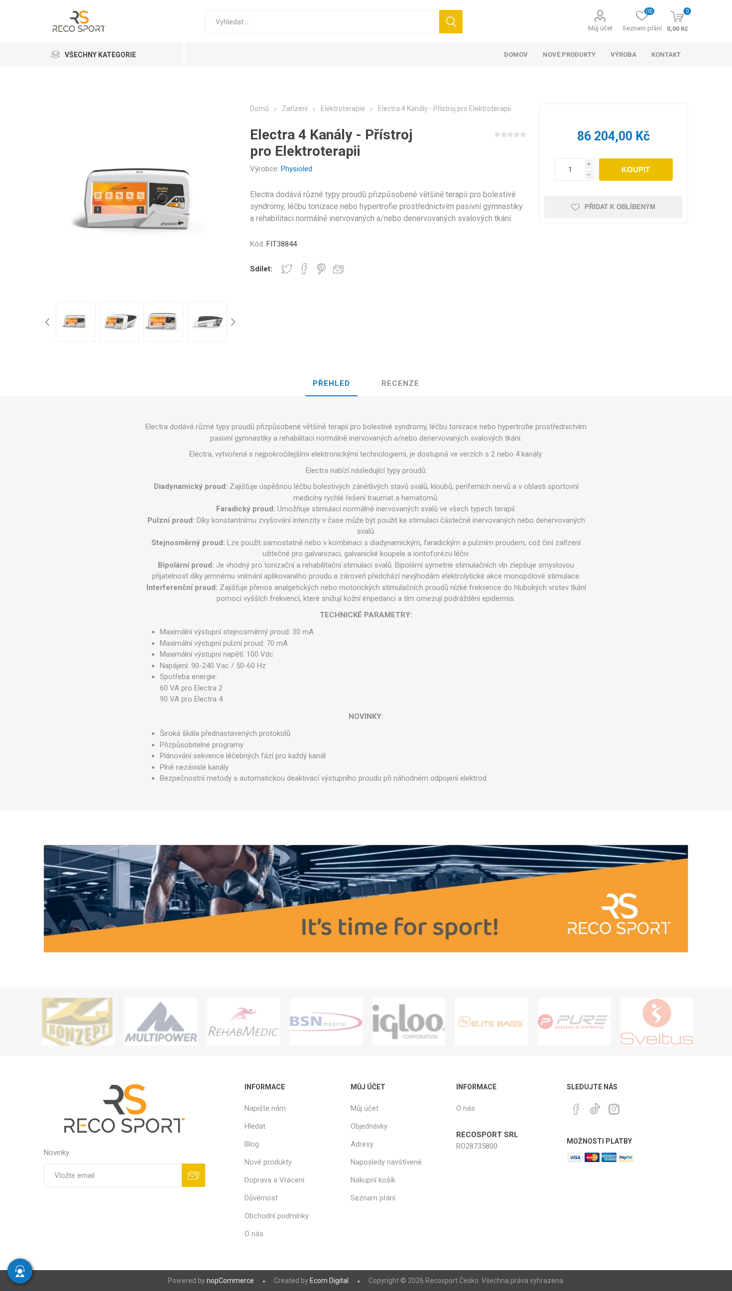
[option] (76, 322)
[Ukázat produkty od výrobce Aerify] (670, 1022)
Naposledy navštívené (386, 1162)
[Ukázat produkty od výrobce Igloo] (340, 1022)
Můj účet (600, 28)
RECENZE (400, 383)
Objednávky (369, 1126)
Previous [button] (49, 322)
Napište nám (265, 1108)
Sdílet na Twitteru (286, 268)
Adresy (362, 1144)
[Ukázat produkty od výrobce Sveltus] (588, 1022)
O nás (253, 1233)
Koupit (635, 169)
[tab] (331, 383)
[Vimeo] (595, 1106)
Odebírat (193, 1175)
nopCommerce (230, 1281)
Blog (251, 1144)
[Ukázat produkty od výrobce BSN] (257, 1022)
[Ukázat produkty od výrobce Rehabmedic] (174, 1022)
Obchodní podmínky (276, 1215)
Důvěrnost (261, 1197)
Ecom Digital (329, 1281)
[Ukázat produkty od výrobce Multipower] (92, 1022)
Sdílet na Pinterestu (321, 268)
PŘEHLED (331, 383)
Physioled (296, 168)
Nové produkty (268, 1162)
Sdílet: (261, 268)
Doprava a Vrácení (274, 1179)
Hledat (451, 21)
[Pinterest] (576, 1109)
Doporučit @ (338, 268)
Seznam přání (373, 1197)
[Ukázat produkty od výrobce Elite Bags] (422, 1022)
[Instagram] (614, 1109)
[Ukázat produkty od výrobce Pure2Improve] (505, 1022)
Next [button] (232, 322)
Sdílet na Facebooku (304, 268)
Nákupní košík (373, 1179)
